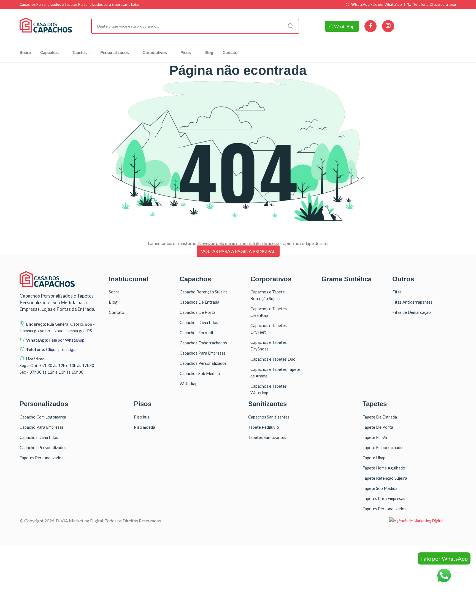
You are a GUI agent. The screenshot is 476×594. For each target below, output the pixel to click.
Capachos (50, 52)
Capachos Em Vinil (196, 332)
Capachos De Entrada (199, 301)
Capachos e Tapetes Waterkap (268, 389)
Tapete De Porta (378, 427)
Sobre (25, 52)
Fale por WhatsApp (376, 4)
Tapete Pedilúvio (263, 427)
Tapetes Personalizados (41, 457)
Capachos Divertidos (199, 322)
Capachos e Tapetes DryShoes (268, 345)
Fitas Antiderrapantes (412, 301)
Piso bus (141, 416)
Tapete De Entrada (380, 416)
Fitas (397, 291)
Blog (208, 52)
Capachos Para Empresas (203, 352)
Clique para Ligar (434, 4)
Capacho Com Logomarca (43, 416)
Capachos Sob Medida (200, 373)
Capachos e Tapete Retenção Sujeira (267, 295)
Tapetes (80, 52)
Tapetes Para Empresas (384, 498)
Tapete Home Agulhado (384, 467)
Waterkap (189, 383)
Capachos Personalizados (203, 363)
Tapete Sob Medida (380, 488)
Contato (230, 52)
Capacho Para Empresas (42, 427)
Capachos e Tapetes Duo (273, 359)
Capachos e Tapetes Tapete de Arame (275, 372)
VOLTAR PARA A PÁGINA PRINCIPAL (238, 251)
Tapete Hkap (374, 457)
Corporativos (155, 52)
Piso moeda (144, 427)
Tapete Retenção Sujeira (385, 478)
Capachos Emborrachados (203, 342)
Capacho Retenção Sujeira (204, 291)
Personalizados (115, 52)
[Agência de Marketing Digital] (416, 520)
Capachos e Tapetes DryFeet (268, 328)
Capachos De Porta (197, 312)
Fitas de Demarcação (411, 312)
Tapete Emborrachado (383, 447)
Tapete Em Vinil (377, 437)
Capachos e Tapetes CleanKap (268, 312)
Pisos (186, 52)
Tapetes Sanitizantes (267, 437)
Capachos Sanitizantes (269, 416)
